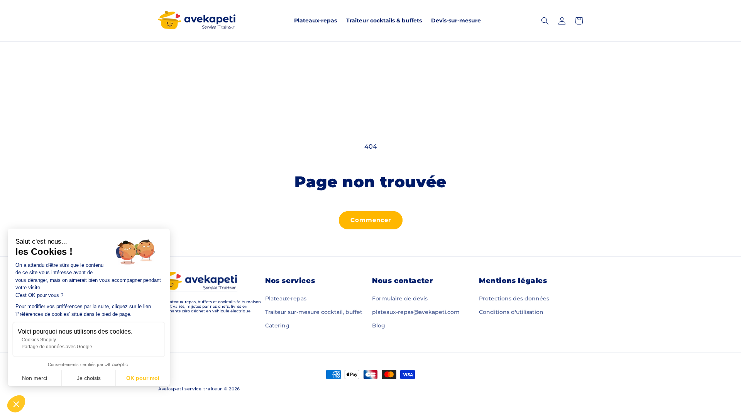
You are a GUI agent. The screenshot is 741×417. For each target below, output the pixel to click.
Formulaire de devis (400, 298)
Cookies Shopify (39, 339)
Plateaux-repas (285, 298)
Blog (378, 325)
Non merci (34, 378)
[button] (16, 404)
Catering (277, 325)
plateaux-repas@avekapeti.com (416, 312)
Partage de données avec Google (57, 346)
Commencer (370, 220)
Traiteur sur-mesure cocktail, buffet (313, 312)
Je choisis (89, 378)
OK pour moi (142, 378)
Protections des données (514, 298)
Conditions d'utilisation (511, 312)
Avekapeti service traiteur (190, 389)
